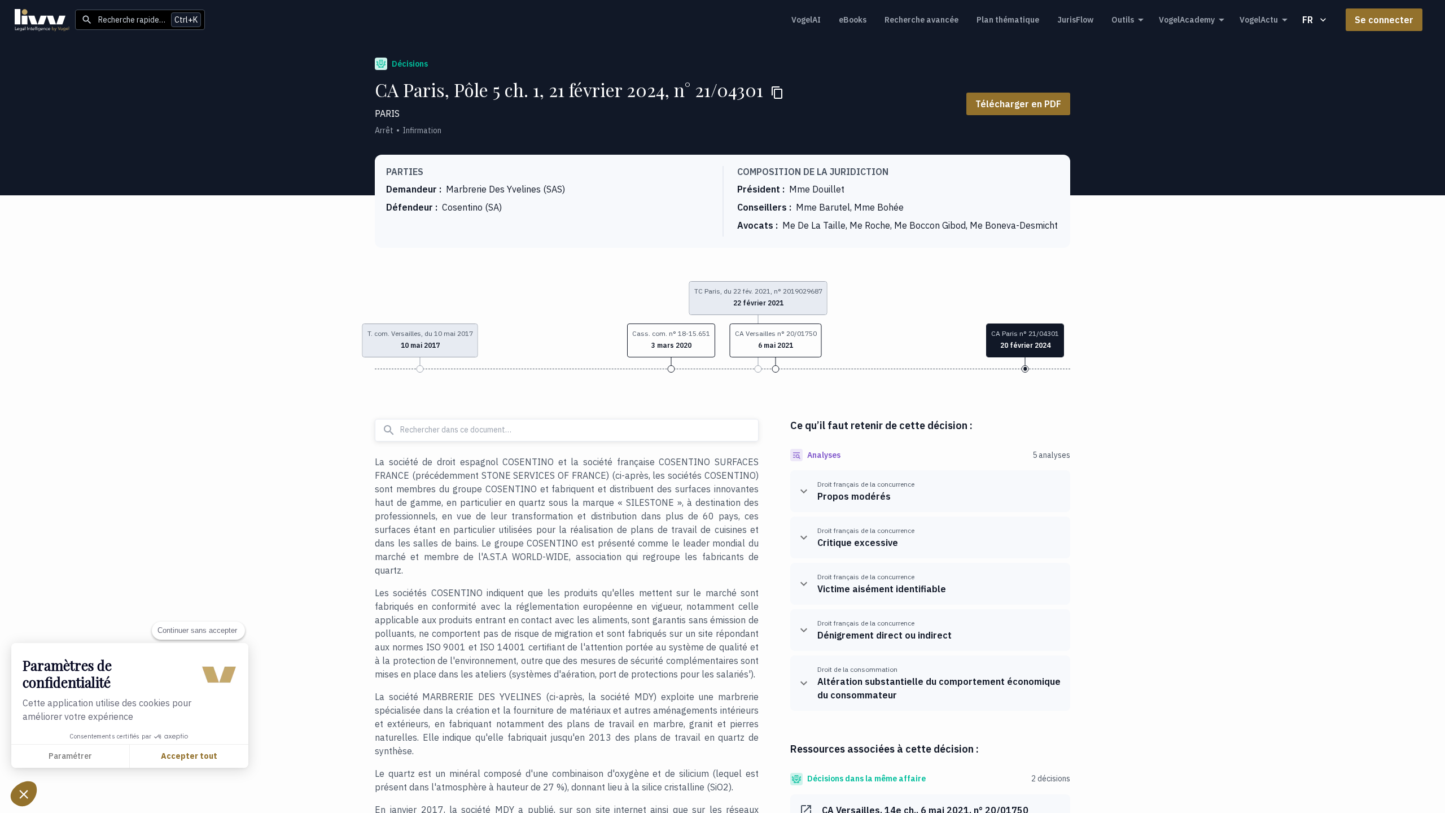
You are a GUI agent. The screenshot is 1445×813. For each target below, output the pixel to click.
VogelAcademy (1187, 20)
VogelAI (806, 20)
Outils (1122, 20)
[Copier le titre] (777, 92)
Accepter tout (189, 756)
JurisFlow (1075, 20)
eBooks (852, 20)
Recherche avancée (921, 20)
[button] (671, 340)
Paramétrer (70, 756)
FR (1307, 19)
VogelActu (1259, 20)
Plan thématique (1008, 20)
